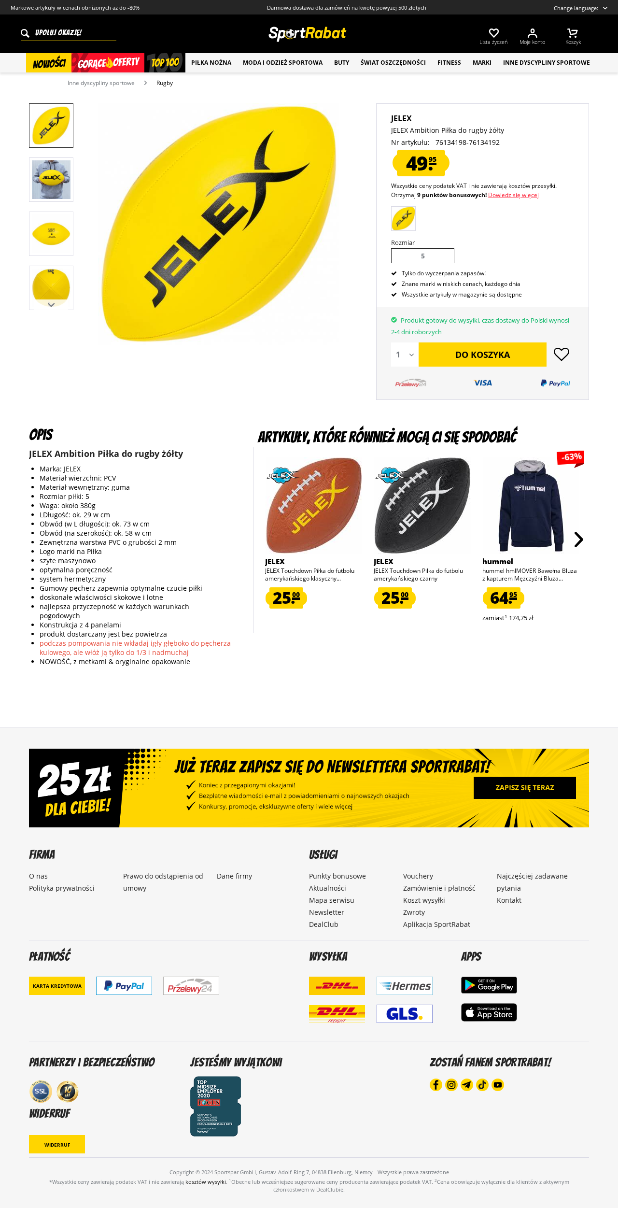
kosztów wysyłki (205, 1181)
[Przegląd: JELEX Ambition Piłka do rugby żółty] (51, 125)
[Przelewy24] (191, 986)
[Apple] (489, 1012)
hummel (497, 561)
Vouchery (418, 876)
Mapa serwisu (331, 900)
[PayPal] (124, 986)
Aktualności (327, 888)
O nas (38, 876)
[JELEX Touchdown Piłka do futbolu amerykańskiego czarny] (422, 505)
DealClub (323, 924)
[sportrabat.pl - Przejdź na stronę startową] (307, 34)
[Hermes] (405, 991)
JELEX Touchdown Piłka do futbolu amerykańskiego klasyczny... (309, 575)
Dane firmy (234, 876)
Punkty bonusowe (337, 876)
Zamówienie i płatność (439, 888)
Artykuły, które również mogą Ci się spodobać (387, 437)
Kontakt (509, 900)
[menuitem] (498, 35)
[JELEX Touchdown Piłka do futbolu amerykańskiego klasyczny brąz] (313, 505)
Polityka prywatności (62, 888)
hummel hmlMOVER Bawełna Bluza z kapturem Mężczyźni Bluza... (529, 575)
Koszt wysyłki (424, 900)
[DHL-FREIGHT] (337, 1019)
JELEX (401, 118)
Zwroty (414, 912)
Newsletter (326, 912)
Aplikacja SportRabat (436, 924)
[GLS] (405, 1019)
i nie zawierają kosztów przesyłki (511, 186)
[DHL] (337, 991)
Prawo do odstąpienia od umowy (163, 882)
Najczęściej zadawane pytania (532, 882)
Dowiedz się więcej (513, 195)
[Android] (489, 985)
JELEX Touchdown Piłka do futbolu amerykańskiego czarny (418, 575)
